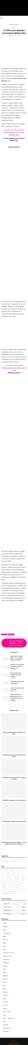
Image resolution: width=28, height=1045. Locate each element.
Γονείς (4, 949)
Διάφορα (5, 966)
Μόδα (4, 985)
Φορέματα (5, 1024)
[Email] (17, 1038)
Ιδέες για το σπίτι (9, 879)
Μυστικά (15, 883)
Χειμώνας (4, 891)
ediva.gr (11, 1044)
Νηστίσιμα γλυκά (22, 883)
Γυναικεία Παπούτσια (8, 953)
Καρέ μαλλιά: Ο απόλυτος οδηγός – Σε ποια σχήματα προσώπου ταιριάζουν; (16, 657)
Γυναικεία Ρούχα (7, 956)
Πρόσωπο (5, 1002)
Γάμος (4, 946)
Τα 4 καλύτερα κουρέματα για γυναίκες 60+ (14, 821)
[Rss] (21, 1038)
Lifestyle (5, 923)
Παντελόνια (19, 885)
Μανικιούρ (4, 883)
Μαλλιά (5, 982)
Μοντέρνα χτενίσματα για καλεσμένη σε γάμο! (14, 755)
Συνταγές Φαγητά (5, 889)
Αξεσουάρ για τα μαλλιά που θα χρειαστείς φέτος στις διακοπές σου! (17, 666)
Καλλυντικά (16, 879)
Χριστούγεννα (21, 891)
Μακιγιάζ (5, 979)
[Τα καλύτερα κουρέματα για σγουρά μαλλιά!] (6, 683)
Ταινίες (4, 1015)
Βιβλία (4, 943)
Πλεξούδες (4, 634)
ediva (13, 35)
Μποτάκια (10, 883)
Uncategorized (6, 933)
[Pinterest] (12, 1038)
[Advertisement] (14, 52)
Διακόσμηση (6, 962)
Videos (4, 936)
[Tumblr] (15, 1038)
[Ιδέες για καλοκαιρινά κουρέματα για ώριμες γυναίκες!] (6, 675)
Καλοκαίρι (23, 879)
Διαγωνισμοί (6, 959)
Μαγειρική (5, 975)
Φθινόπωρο (18, 889)
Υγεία (4, 1021)
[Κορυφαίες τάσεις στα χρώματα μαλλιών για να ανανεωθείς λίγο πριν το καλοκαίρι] (6, 698)
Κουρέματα (17, 881)
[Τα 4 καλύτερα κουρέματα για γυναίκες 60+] (14, 810)
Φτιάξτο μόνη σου (7, 1028)
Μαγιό (22, 881)
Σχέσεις (5, 1008)
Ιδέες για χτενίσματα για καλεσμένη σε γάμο (14, 733)
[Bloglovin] (19, 1038)
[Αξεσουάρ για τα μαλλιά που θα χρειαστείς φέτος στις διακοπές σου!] (6, 667)
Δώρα (3, 879)
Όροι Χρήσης (14, 1040)
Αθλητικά (5, 939)
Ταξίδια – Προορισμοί (8, 1018)
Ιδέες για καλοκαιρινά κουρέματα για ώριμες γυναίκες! (15, 674)
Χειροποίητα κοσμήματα (12, 891)
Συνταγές (5, 1005)
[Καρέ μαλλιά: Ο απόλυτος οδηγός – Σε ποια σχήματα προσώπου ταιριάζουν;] (6, 659)
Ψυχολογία (5, 1031)
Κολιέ (3, 881)
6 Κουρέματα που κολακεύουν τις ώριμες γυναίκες (14, 778)
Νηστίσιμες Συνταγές (6, 885)
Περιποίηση (4, 887)
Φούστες (23, 889)
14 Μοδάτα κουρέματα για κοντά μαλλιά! (14, 800)
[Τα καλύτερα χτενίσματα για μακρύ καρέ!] (6, 689)
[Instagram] (10, 1038)
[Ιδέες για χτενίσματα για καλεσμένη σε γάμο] (14, 721)
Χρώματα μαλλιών (5, 893)
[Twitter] (8, 1038)
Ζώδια (4, 969)
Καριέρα (5, 972)
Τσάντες (12, 889)
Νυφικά (13, 885)
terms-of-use (16, 1044)
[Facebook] (6, 1038)
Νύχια (4, 988)
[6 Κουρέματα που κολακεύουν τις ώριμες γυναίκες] (14, 767)
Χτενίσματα (11, 634)
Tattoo (4, 930)
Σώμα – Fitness (7, 1011)
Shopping (5, 926)
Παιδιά (4, 998)
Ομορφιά (5, 995)
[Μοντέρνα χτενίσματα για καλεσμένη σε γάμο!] (14, 744)
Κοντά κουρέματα (9, 881)
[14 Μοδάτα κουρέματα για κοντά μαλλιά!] (14, 789)
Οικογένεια (5, 992)
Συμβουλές (17, 887)
